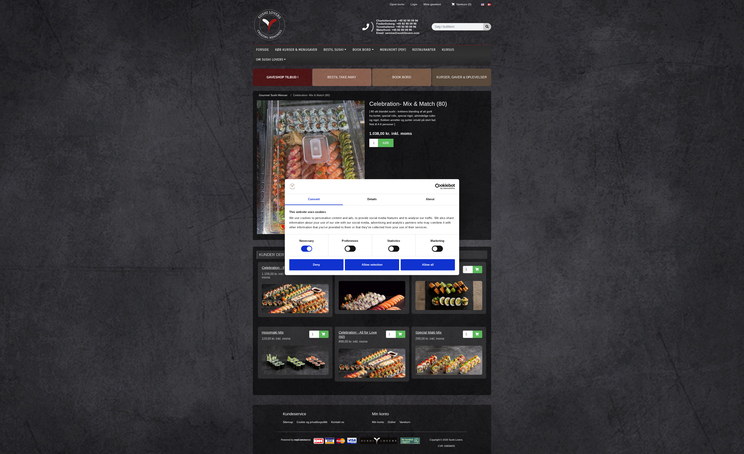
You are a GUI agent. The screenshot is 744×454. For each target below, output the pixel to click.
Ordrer (392, 422)
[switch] (350, 249)
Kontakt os (337, 422)
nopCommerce (302, 439)
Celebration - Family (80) (281, 268)
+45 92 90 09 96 (408, 20)
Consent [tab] (314, 199)
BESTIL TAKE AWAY (341, 77)
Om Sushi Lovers (269, 60)
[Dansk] (489, 4)
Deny (316, 264)
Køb (386, 143)
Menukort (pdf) (393, 50)
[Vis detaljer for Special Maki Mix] (448, 360)
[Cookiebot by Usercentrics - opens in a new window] (438, 186)
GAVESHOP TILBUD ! (282, 77)
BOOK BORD (401, 77)
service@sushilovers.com (402, 32)
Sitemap (288, 422)
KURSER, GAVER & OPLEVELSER (462, 77)
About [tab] (430, 199)
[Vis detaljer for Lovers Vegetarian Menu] (448, 295)
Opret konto (397, 4)
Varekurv (405, 422)
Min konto (378, 422)
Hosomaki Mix (273, 332)
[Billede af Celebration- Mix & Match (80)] (311, 167)
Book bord (361, 50)
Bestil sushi (333, 50)
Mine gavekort (432, 4)
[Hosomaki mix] (295, 360)
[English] (482, 4)
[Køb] (477, 269)
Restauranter (424, 50)
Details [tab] (372, 199)
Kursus (448, 50)
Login (414, 4)
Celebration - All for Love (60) (358, 335)
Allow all (428, 264)
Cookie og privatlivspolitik (312, 422)
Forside (262, 50)
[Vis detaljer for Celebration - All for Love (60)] (372, 362)
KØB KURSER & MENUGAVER (296, 50)
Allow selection (372, 264)
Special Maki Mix (428, 332)
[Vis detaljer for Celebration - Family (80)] (295, 298)
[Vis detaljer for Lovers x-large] (372, 295)
